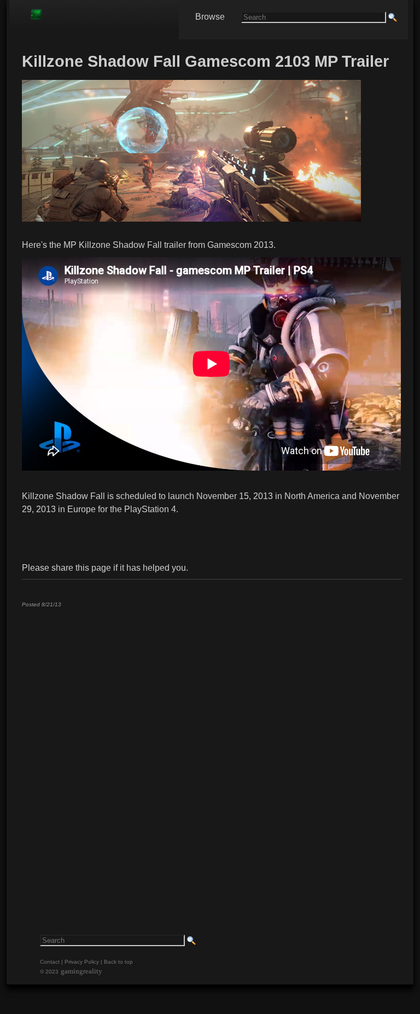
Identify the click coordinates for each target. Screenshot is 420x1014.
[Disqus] (211, 752)
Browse (210, 16)
